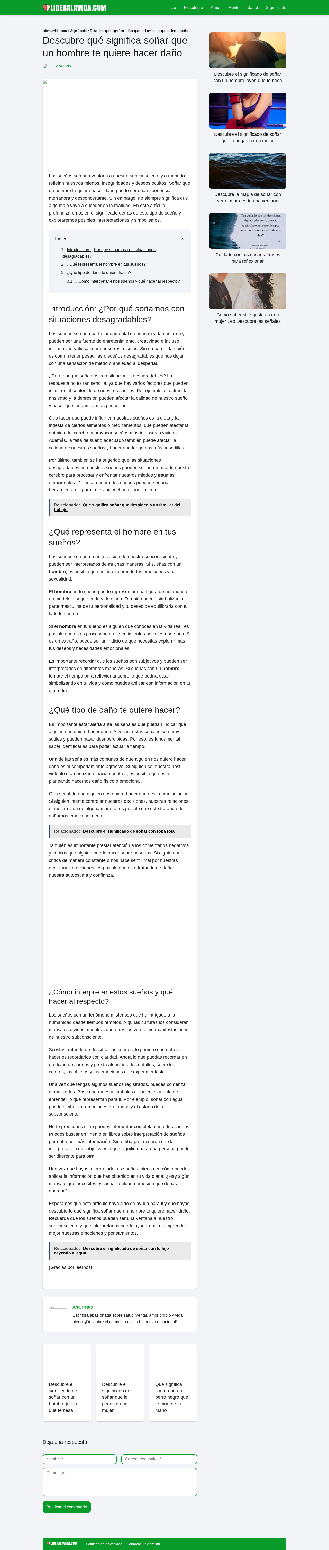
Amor (216, 7)
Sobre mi (152, 1544)
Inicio (171, 7)
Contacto (133, 1544)
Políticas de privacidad (104, 1544)
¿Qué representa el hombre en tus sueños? (106, 264)
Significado (276, 7)
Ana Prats (63, 66)
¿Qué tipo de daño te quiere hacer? (99, 272)
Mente (234, 7)
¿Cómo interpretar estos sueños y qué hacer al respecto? (128, 281)
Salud (252, 7)
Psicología (193, 7)
